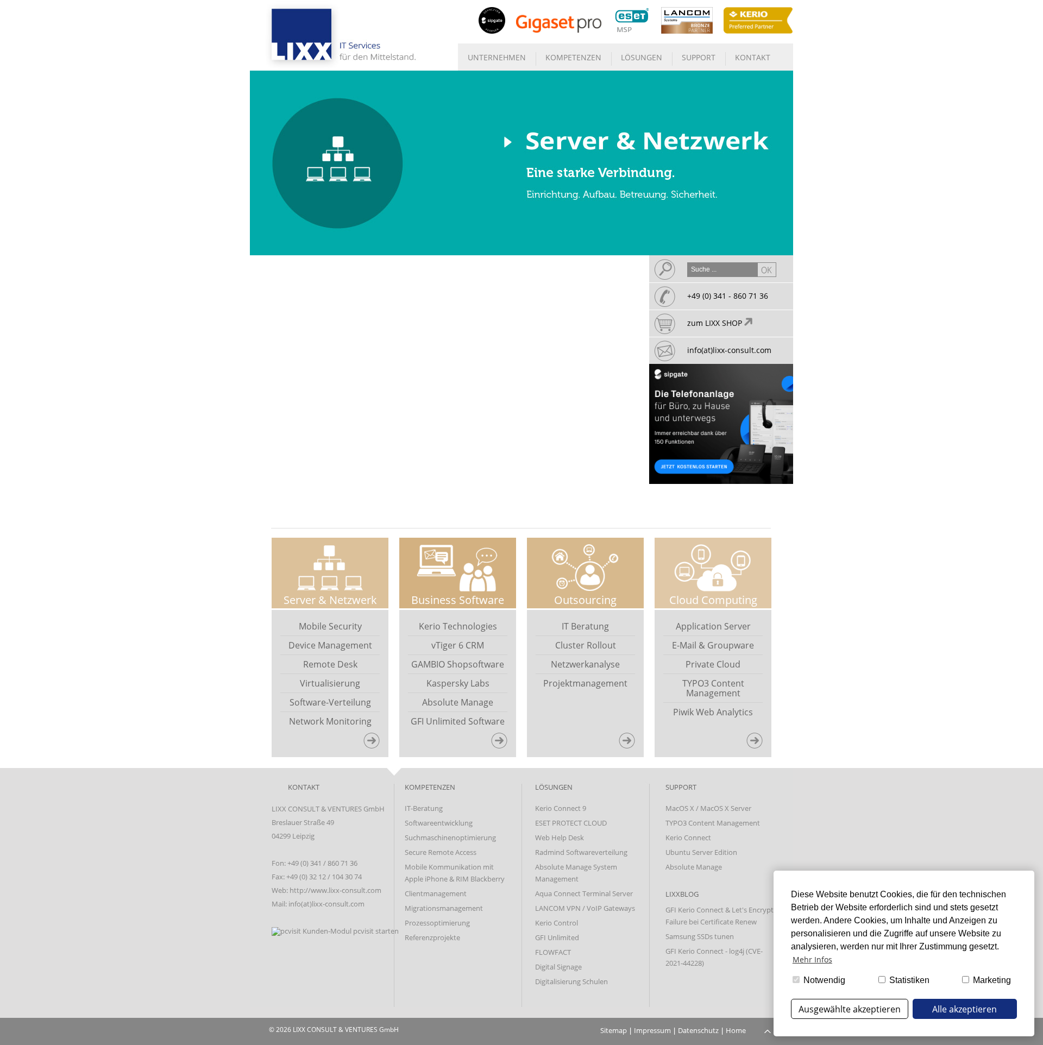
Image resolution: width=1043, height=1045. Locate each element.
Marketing (991, 980)
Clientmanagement (436, 893)
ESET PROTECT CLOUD (571, 823)
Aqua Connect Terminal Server (584, 893)
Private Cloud (713, 664)
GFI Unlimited (557, 937)
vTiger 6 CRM (457, 645)
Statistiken (908, 980)
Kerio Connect (688, 837)
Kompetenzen (573, 57)
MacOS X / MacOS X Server (708, 808)
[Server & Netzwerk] (375, 745)
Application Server (713, 626)
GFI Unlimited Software (458, 721)
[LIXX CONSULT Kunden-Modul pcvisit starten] (335, 931)
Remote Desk (330, 664)
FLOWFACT (553, 952)
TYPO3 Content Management (713, 688)
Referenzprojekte (432, 937)
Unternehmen (497, 57)
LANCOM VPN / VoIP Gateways (585, 908)
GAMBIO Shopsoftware (457, 664)
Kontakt (752, 57)
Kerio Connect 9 (560, 808)
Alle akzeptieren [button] (964, 1009)
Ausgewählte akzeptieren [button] (850, 1009)
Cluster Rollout (585, 645)
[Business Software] (503, 745)
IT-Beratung (424, 808)
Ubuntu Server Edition (701, 852)
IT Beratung (585, 626)
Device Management (330, 645)
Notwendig (823, 980)
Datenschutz (698, 1030)
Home (736, 1030)
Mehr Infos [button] (812, 959)
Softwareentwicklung (439, 823)
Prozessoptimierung (437, 923)
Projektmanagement (585, 683)
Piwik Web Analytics (713, 712)
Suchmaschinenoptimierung (450, 837)
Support (698, 57)
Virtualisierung (330, 683)
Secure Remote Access (440, 852)
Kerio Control (556, 923)
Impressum (652, 1030)
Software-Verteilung (330, 702)
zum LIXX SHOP (715, 323)
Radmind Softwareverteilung (581, 852)
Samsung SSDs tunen (699, 936)
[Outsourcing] (631, 745)
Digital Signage (558, 967)
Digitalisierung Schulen (571, 981)
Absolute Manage (457, 702)
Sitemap (613, 1030)
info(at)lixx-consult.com (729, 350)
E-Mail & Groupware (713, 645)
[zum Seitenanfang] (767, 1030)
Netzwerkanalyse (585, 664)
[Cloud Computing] (758, 745)
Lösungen (641, 57)
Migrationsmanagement (444, 908)
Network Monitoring (330, 721)
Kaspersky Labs (457, 683)
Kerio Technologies (458, 626)
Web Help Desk (559, 837)
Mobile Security (330, 626)
